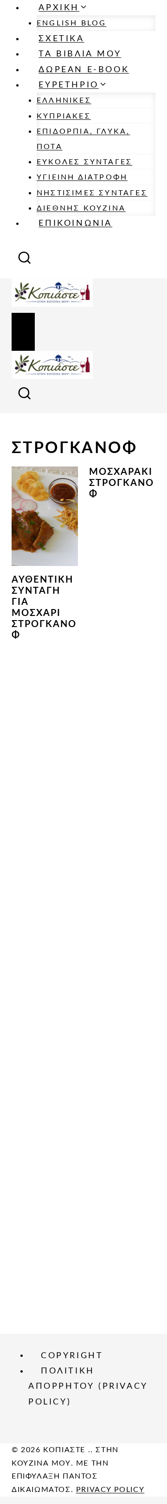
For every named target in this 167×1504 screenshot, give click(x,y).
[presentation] (45, 516)
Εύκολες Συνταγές (84, 162)
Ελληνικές (64, 100)
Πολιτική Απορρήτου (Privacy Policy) (88, 1386)
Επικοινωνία (75, 223)
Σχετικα (61, 39)
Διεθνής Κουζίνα (81, 208)
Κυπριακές (64, 116)
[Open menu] (23, 332)
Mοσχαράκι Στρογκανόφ (121, 483)
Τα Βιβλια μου (80, 54)
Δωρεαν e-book (84, 70)
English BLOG (71, 23)
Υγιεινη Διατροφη (82, 177)
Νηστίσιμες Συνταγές (92, 193)
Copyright (72, 1355)
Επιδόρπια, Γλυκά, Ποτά (83, 139)
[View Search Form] (25, 261)
